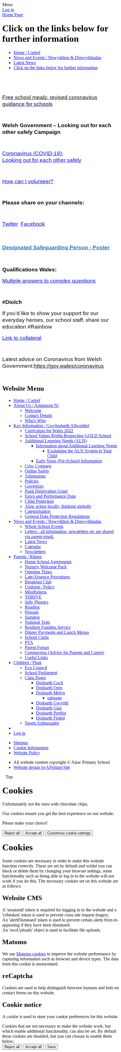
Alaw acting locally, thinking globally (58, 506)
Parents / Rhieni (28, 556)
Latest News (25, 62)
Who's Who (35, 420)
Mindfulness (36, 592)
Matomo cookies (31, 953)
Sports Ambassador (42, 723)
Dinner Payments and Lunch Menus (57, 632)
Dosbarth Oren (49, 687)
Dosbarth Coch (49, 682)
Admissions (35, 476)
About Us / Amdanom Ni (36, 405)
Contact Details (38, 415)
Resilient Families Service (48, 627)
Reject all (12, 833)
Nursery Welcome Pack (46, 566)
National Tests (37, 622)
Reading (32, 607)
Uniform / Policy (40, 587)
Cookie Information (31, 747)
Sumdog (32, 617)
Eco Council (36, 667)
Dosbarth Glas (49, 708)
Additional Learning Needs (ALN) (56, 440)
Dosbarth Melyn (50, 692)
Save (51, 1047)
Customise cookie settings (69, 833)
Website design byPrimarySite (42, 767)
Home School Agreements (48, 561)
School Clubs (37, 637)
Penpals (32, 612)
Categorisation (37, 511)
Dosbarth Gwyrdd (52, 702)
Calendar (33, 546)
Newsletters (35, 551)
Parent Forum (37, 647)
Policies (32, 481)
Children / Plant (27, 662)
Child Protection (39, 501)
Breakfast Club (38, 581)
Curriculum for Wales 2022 (49, 430)
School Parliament (41, 672)
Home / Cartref (27, 52)
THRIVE (33, 597)
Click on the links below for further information (56, 67)
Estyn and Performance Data (50, 496)
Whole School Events (44, 526)
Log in (8, 9)
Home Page (12, 14)
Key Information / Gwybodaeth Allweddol (51, 425)
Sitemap (21, 742)
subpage (54, 697)
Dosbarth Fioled (50, 718)
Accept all (33, 833)
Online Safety (37, 471)
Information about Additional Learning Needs (76, 445)
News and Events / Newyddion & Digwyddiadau (57, 57)
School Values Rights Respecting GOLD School (68, 435)
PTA (29, 642)
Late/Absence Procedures (47, 576)
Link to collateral (21, 338)
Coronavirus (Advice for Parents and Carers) (64, 652)
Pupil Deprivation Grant (46, 491)
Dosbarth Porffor (51, 713)
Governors (34, 486)
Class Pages (35, 677)
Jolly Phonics (36, 602)
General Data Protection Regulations (57, 516)
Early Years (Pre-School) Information (69, 460)
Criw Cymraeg (38, 466)
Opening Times (38, 571)
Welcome (33, 410)
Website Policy (27, 752)
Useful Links (36, 657)
